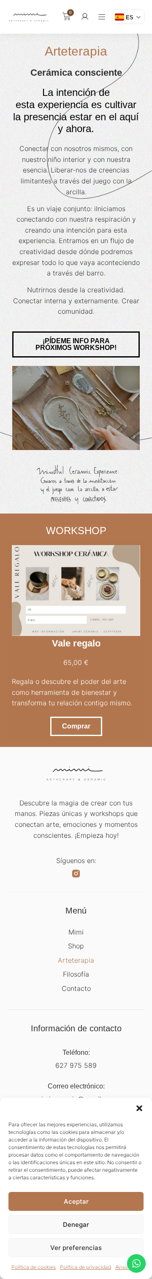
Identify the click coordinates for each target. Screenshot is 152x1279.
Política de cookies (33, 1267)
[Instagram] (76, 873)
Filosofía (76, 974)
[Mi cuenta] (85, 16)
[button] (139, 1108)
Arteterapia (76, 960)
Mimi (76, 932)
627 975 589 (76, 1065)
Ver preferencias (76, 1248)
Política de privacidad (85, 1267)
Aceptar (76, 1201)
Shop (76, 946)
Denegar (76, 1225)
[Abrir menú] (101, 16)
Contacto (76, 988)
